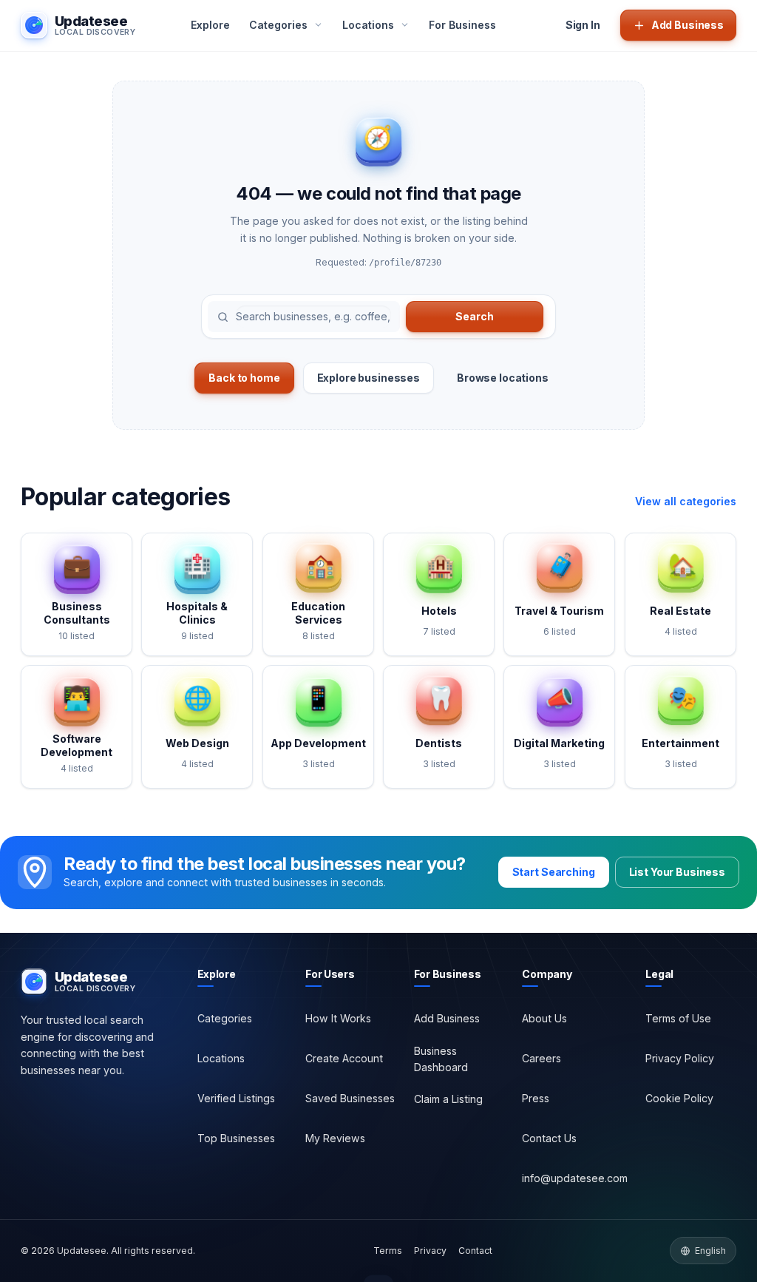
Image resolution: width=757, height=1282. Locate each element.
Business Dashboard (441, 1059)
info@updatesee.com (575, 1178)
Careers (541, 1058)
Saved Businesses (350, 1098)
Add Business (447, 1018)
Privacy (430, 1250)
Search (474, 316)
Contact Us (549, 1138)
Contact (475, 1250)
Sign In (583, 24)
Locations (221, 1058)
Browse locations (503, 377)
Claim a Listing (448, 1099)
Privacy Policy (679, 1058)
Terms (387, 1250)
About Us (544, 1018)
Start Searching (553, 872)
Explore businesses (368, 377)
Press (535, 1098)
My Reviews (335, 1138)
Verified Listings (236, 1098)
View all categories (685, 501)
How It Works (338, 1018)
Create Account (344, 1058)
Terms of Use (678, 1018)
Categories (224, 1018)
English (710, 1250)
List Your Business (677, 872)
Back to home (243, 377)
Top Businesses (236, 1138)
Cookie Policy (679, 1098)
